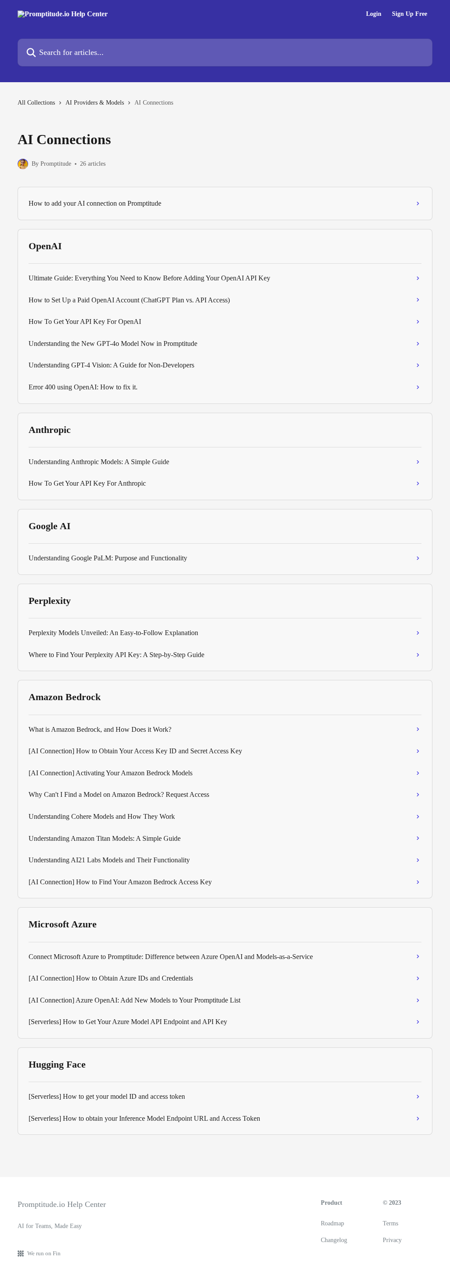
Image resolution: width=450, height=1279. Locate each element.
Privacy (392, 1240)
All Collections (36, 102)
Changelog (334, 1240)
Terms (390, 1223)
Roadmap (332, 1223)
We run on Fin (44, 1253)
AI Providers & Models (94, 102)
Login (373, 14)
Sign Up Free (409, 14)
